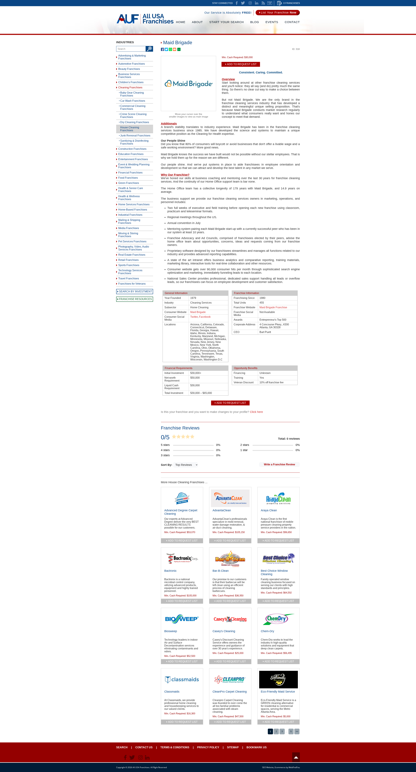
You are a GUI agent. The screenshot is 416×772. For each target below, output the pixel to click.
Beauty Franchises (129, 69)
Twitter (194, 316)
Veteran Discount (244, 382)
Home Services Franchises (134, 204)
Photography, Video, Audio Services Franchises (133, 248)
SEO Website (268, 767)
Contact (292, 22)
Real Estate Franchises (131, 254)
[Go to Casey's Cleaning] (230, 619)
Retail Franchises (128, 260)
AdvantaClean (222, 510)
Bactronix (170, 570)
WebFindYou (294, 767)
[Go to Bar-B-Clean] (230, 559)
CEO (236, 332)
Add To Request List (242, 64)
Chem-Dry (267, 631)
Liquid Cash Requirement (171, 387)
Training (238, 377)
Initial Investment (174, 373)
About (197, 22)
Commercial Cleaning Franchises (132, 107)
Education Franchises (130, 154)
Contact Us (144, 747)
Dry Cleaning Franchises (134, 122)
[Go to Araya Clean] (278, 498)
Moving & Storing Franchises (128, 235)
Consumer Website (175, 312)
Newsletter (269, 3)
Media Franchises (128, 228)
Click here (256, 412)
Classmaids (171, 691)
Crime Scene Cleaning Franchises (133, 115)
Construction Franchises (132, 148)
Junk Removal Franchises (135, 135)
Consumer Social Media (174, 318)
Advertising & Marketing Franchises (132, 57)
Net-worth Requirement (171, 379)
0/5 (165, 437)
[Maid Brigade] (188, 110)
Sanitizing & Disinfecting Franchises (134, 142)
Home (180, 22)
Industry (169, 302)
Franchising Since (244, 298)
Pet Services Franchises (132, 241)
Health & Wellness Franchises (129, 198)
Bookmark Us (257, 747)
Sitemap (233, 747)
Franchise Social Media (243, 313)
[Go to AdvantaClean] (230, 498)
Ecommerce (280, 767)
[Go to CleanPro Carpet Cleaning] (230, 679)
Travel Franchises (128, 278)
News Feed (263, 3)
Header (296, 757)
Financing (239, 373)
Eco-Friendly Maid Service (278, 691)
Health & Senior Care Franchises (130, 189)
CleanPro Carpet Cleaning (230, 691)
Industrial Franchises (130, 214)
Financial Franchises (130, 172)
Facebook (205, 316)
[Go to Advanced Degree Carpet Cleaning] (182, 498)
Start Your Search (226, 22)
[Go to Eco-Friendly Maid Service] (278, 679)
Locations (170, 324)
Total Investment (173, 393)
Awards (238, 319)
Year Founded (172, 298)
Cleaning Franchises (130, 87)
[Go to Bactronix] (182, 559)
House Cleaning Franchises (129, 129)
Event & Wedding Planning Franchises (134, 166)
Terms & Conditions (174, 747)
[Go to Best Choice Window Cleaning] (278, 559)
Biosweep (170, 631)
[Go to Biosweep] (182, 619)
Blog (254, 22)
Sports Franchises (128, 265)
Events (272, 22)
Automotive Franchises (131, 63)
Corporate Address (244, 324)
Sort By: (167, 464)
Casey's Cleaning (224, 631)
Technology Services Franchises (130, 272)
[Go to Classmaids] (182, 679)
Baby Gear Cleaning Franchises (132, 94)
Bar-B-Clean (221, 570)
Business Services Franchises (129, 75)
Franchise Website (244, 307)
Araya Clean (269, 510)
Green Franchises (128, 183)
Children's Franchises (130, 82)
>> (297, 731)
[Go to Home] (145, 23)
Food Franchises (128, 177)
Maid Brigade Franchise (273, 307)
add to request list (183, 540)
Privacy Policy (208, 747)
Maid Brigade (198, 312)
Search (122, 747)
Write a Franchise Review (279, 464)
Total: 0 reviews (289, 438)
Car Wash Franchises (132, 100)
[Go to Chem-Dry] (278, 619)
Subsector (170, 307)
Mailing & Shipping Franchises (129, 221)
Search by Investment (135, 291)
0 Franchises (291, 3)
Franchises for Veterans (132, 283)
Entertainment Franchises (133, 159)
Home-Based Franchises (132, 209)
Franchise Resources (135, 299)
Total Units (240, 302)
